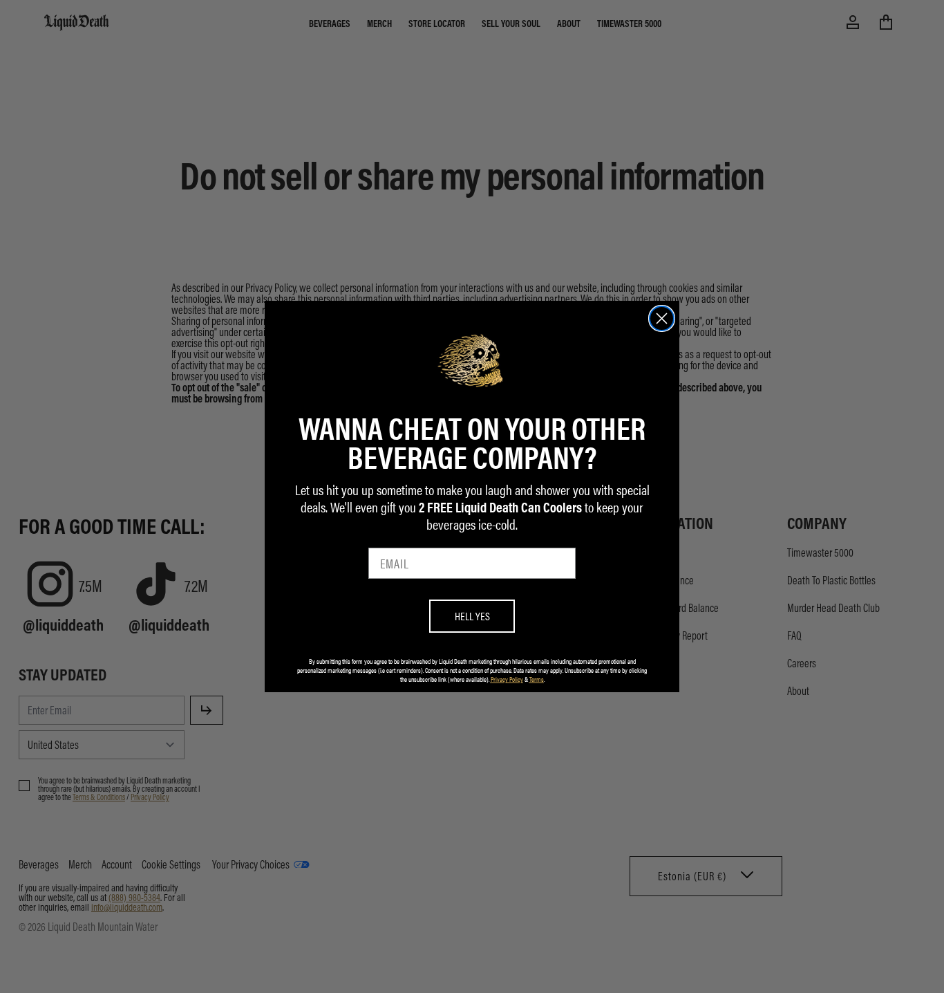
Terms (536, 679)
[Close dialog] (662, 318)
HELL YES (472, 616)
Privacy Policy (507, 679)
